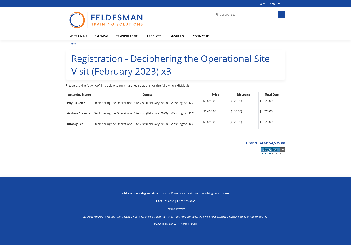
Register (275, 3)
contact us (261, 216)
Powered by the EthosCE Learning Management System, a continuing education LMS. (175, 233)
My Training (78, 36)
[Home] (106, 17)
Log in (261, 3)
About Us (177, 36)
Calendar (102, 36)
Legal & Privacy (175, 209)
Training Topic (127, 36)
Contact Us (201, 36)
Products (154, 36)
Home (73, 43)
